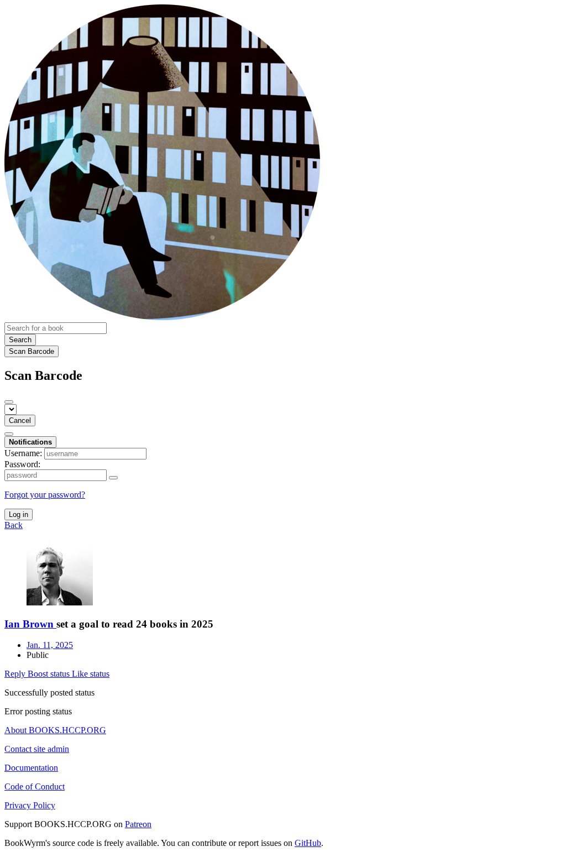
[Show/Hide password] (113, 477)
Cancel (20, 420)
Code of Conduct (34, 786)
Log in (18, 514)
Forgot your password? (44, 494)
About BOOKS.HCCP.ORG (55, 730)
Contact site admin (36, 749)
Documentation (31, 767)
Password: (22, 464)
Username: (23, 453)
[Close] (8, 402)
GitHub (308, 843)
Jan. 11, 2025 (50, 645)
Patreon (138, 824)
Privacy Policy (29, 805)
